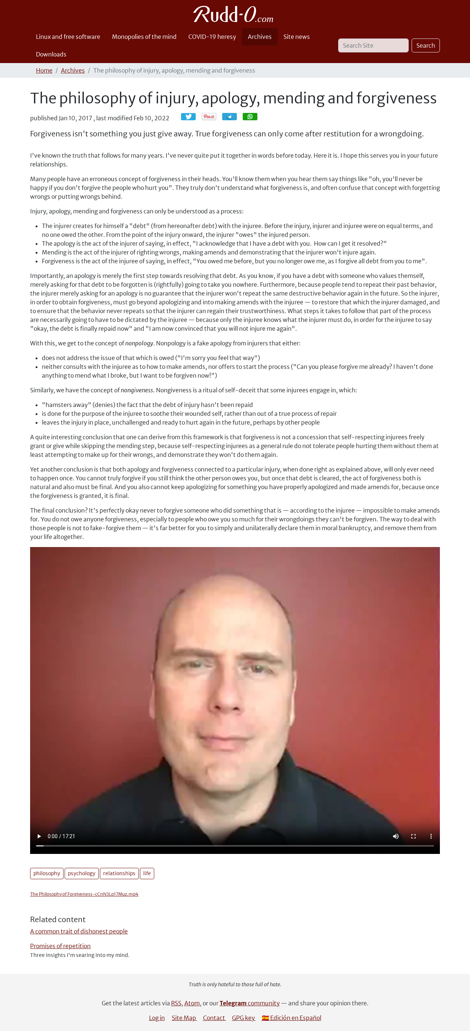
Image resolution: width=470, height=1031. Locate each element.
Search (425, 45)
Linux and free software (68, 36)
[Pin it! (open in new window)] (209, 116)
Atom (192, 1003)
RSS (176, 1003)
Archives (260, 36)
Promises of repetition (60, 946)
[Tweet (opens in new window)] (188, 116)
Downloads (51, 54)
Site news (296, 36)
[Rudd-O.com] (235, 14)
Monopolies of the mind (144, 36)
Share (233, 116)
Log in (157, 1017)
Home (44, 70)
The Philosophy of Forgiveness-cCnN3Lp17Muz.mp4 (84, 894)
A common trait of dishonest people (79, 931)
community (250, 1003)
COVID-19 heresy (212, 36)
